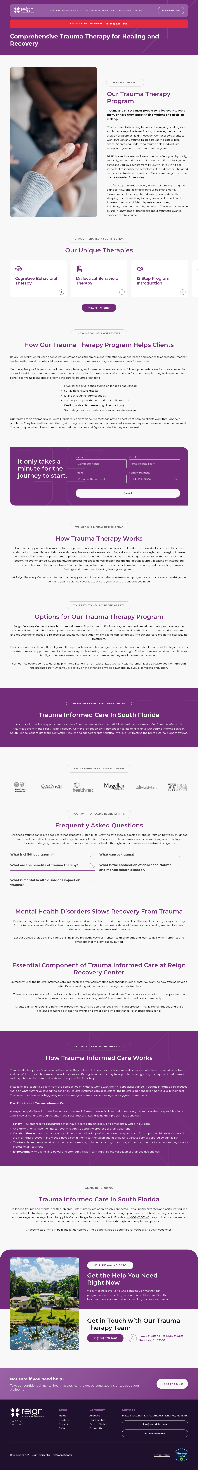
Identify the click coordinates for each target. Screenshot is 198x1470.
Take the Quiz (172, 1384)
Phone (79, 472)
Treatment (65, 1420)
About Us (94, 1415)
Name (79, 457)
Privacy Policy (162, 1455)
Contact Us (95, 1428)
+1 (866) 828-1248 (116, 23)
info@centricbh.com (155, 1424)
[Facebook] (20, 1422)
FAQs (62, 1428)
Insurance (125, 10)
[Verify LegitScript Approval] (181, 1455)
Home (62, 1415)
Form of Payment (139, 472)
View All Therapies (99, 307)
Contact (137, 10)
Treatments (90, 10)
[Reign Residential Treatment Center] (27, 1412)
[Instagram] (13, 1422)
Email (132, 457)
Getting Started (98, 1424)
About (53, 10)
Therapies (64, 1424)
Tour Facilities (97, 1420)
